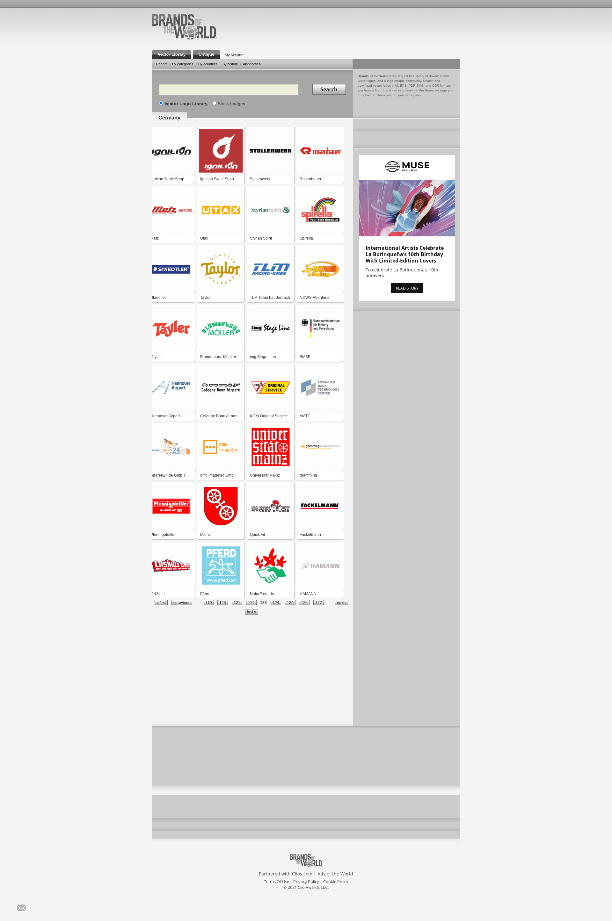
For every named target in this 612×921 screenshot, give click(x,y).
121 (237, 603)
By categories (182, 64)
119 (209, 603)
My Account (234, 55)
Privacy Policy (306, 881)
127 (318, 603)
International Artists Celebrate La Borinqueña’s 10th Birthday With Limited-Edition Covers (405, 254)
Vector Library (172, 54)
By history (230, 64)
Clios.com (302, 874)
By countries (208, 64)
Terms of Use (276, 881)
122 (251, 603)
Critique (206, 54)
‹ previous (181, 603)
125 (290, 603)
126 (304, 603)
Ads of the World (335, 874)
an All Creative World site (205, 39)
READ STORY (407, 288)
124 (276, 603)
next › (341, 603)
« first (161, 603)
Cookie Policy (335, 881)
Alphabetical (252, 64)
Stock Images (231, 103)
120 (222, 603)
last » (251, 612)
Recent (161, 64)
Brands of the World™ (184, 26)
